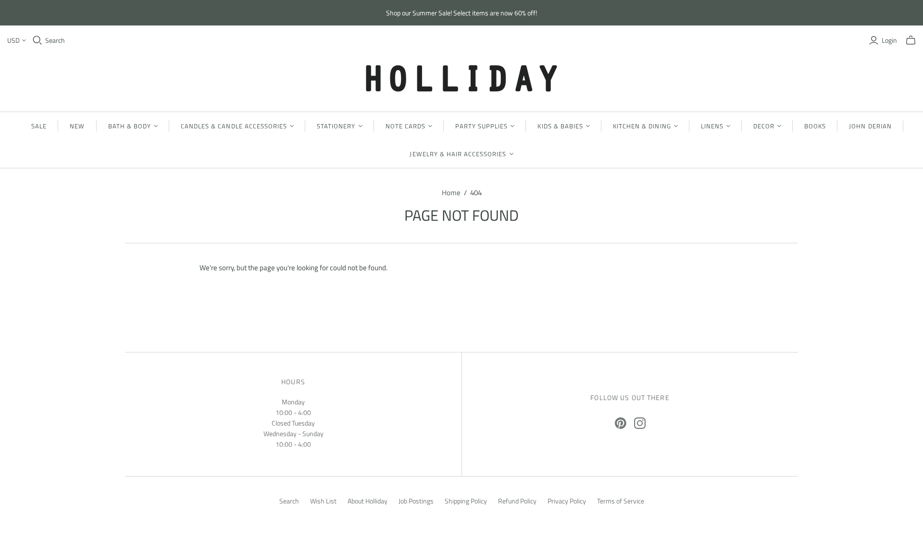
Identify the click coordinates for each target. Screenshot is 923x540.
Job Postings (416, 501)
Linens (712, 126)
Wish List (323, 501)
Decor (763, 126)
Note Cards (405, 126)
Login (889, 40)
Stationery (336, 126)
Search (55, 40)
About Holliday (367, 501)
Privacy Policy (567, 501)
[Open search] (37, 40)
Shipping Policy (466, 501)
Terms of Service (620, 501)
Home (451, 192)
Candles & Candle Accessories (234, 126)
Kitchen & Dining (642, 126)
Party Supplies (481, 126)
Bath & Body (129, 126)
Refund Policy (517, 501)
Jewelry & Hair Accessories (458, 154)
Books (815, 126)
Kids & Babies (560, 126)
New (77, 126)
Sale (39, 126)
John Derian (870, 126)
